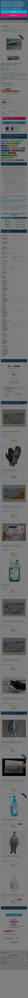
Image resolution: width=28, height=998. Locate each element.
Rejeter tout (14, 15)
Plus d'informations (5, 8)
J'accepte (14, 12)
